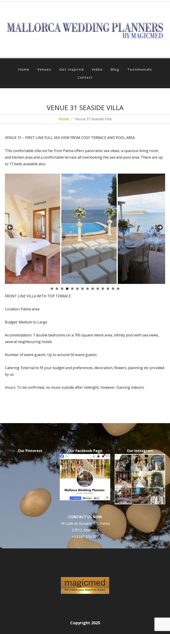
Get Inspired (71, 69)
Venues (44, 69)
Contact (85, 77)
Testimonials (139, 69)
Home (23, 69)
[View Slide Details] (32, 229)
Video (97, 69)
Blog (115, 69)
